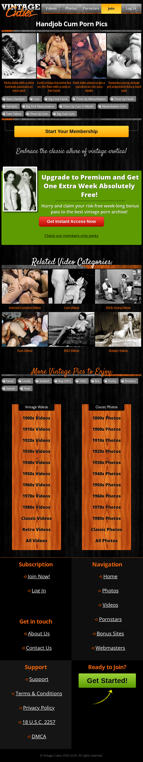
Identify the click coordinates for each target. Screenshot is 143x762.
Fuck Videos (24, 350)
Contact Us (39, 647)
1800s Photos (106, 418)
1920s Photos (106, 451)
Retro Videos (36, 529)
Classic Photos (106, 529)
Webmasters (110, 647)
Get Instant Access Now (71, 221)
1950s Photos (106, 485)
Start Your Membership (71, 131)
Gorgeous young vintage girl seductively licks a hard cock (124, 86)
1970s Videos (36, 496)
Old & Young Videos (118, 307)
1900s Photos (106, 429)
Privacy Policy (39, 707)
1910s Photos (106, 440)
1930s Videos (36, 451)
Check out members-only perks (71, 235)
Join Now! (39, 576)
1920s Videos (36, 440)
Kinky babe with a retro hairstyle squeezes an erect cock (19, 86)
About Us (39, 633)
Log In (131, 8)
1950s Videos (36, 474)
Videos (51, 8)
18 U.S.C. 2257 (38, 721)
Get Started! (107, 681)
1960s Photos (106, 496)
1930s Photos (106, 462)
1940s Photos (106, 474)
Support (38, 678)
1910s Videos (36, 429)
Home (110, 576)
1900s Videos (36, 418)
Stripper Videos (118, 350)
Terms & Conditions (39, 693)
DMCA (39, 736)
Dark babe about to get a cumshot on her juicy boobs (89, 86)
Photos (71, 8)
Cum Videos (71, 307)
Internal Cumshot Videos (25, 307)
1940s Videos (36, 462)
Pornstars (91, 8)
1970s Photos (106, 507)
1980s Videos (36, 507)
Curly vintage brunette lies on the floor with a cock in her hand (54, 86)
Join (111, 8)
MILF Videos (71, 350)
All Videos (36, 541)
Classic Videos (36, 518)
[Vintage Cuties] (20, 16)
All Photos (106, 541)
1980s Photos (106, 518)
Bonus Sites (110, 633)
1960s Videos (36, 485)
